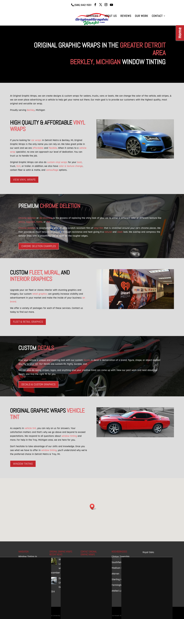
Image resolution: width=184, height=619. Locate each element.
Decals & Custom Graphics (38, 384)
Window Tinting (23, 464)
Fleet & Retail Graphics (28, 322)
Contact (157, 16)
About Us (111, 16)
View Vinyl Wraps (24, 180)
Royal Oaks (148, 552)
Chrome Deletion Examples (38, 246)
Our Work (141, 16)
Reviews (125, 16)
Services (92, 16)
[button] (93, 507)
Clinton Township (120, 556)
